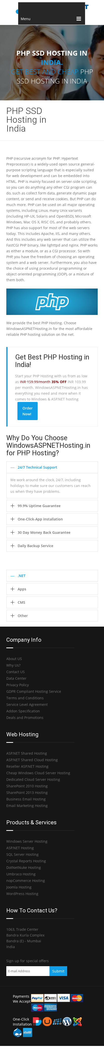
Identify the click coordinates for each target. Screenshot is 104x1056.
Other (23, 615)
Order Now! (27, 411)
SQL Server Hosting (22, 854)
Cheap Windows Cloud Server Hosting (38, 772)
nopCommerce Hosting (25, 880)
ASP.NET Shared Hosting (26, 753)
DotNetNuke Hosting (23, 867)
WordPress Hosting (22, 893)
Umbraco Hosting (21, 874)
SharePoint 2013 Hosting (27, 792)
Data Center (16, 678)
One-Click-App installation (40, 519)
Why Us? (13, 665)
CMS (21, 602)
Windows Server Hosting (26, 841)
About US (14, 658)
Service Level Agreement (27, 704)
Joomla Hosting (19, 887)
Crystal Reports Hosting (26, 861)
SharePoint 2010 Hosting (27, 786)
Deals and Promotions (24, 717)
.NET (21, 575)
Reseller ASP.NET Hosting (27, 766)
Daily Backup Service (35, 545)
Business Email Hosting (26, 799)
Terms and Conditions (25, 698)
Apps (22, 589)
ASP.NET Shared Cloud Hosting (32, 759)
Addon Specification (23, 711)
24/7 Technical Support (37, 467)
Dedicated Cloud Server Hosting (33, 779)
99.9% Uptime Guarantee (39, 505)
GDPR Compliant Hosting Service (33, 691)
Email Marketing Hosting (27, 805)
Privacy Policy (17, 684)
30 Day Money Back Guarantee (44, 532)
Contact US (15, 671)
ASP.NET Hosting (20, 847)
